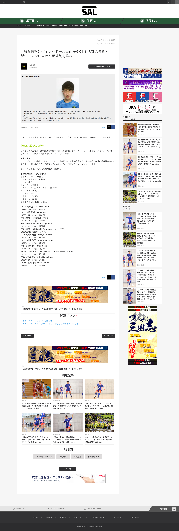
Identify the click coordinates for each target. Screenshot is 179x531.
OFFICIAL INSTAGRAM (94, 509)
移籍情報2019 (93, 457)
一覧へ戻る (68, 469)
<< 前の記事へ (27, 335)
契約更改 (77, 457)
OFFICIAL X (20, 509)
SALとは (49, 517)
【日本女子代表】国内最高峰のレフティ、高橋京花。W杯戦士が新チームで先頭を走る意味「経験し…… (67, 439)
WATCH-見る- (28, 25)
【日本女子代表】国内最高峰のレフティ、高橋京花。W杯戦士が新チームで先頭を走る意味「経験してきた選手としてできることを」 (146, 294)
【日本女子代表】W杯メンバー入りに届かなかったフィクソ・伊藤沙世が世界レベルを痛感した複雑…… (99, 405)
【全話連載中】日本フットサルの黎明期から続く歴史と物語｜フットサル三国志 (52, 309)
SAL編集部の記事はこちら (102, 66)
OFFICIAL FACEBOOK (57, 509)
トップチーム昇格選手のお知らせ (37, 321)
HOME (19, 25)
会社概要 (63, 517)
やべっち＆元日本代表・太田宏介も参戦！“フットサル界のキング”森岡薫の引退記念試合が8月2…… (99, 439)
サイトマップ (118, 517)
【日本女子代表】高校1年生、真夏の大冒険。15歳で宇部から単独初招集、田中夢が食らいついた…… (67, 405)
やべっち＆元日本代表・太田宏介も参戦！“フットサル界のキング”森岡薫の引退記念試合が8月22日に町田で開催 (146, 238)
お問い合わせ (135, 517)
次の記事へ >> (108, 335)
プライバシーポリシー (98, 517)
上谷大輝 (63, 457)
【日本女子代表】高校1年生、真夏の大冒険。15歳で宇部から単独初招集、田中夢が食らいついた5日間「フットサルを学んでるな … (149, 144)
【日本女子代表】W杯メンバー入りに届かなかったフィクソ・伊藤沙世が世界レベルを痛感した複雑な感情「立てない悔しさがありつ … (149, 161)
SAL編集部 (33, 68)
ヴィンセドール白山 (44, 457)
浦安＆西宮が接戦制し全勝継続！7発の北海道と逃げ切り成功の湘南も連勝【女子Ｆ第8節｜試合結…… (36, 405)
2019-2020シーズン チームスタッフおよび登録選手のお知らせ (50, 324)
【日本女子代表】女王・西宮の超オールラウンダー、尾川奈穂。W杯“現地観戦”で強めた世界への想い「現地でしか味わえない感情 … (149, 178)
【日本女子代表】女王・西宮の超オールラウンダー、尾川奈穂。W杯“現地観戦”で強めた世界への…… (36, 439)
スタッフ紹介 (78, 517)
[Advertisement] (142, 51)
